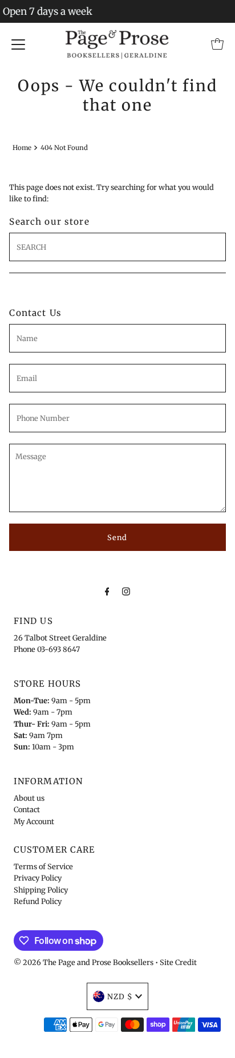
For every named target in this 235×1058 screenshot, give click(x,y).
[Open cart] (217, 44)
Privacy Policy (38, 877)
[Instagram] (126, 591)
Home (22, 148)
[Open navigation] (18, 44)
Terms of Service (43, 866)
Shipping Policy (41, 889)
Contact (27, 809)
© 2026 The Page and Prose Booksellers (83, 962)
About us (29, 797)
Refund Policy (38, 901)
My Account (34, 821)
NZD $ (119, 996)
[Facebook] (107, 591)
